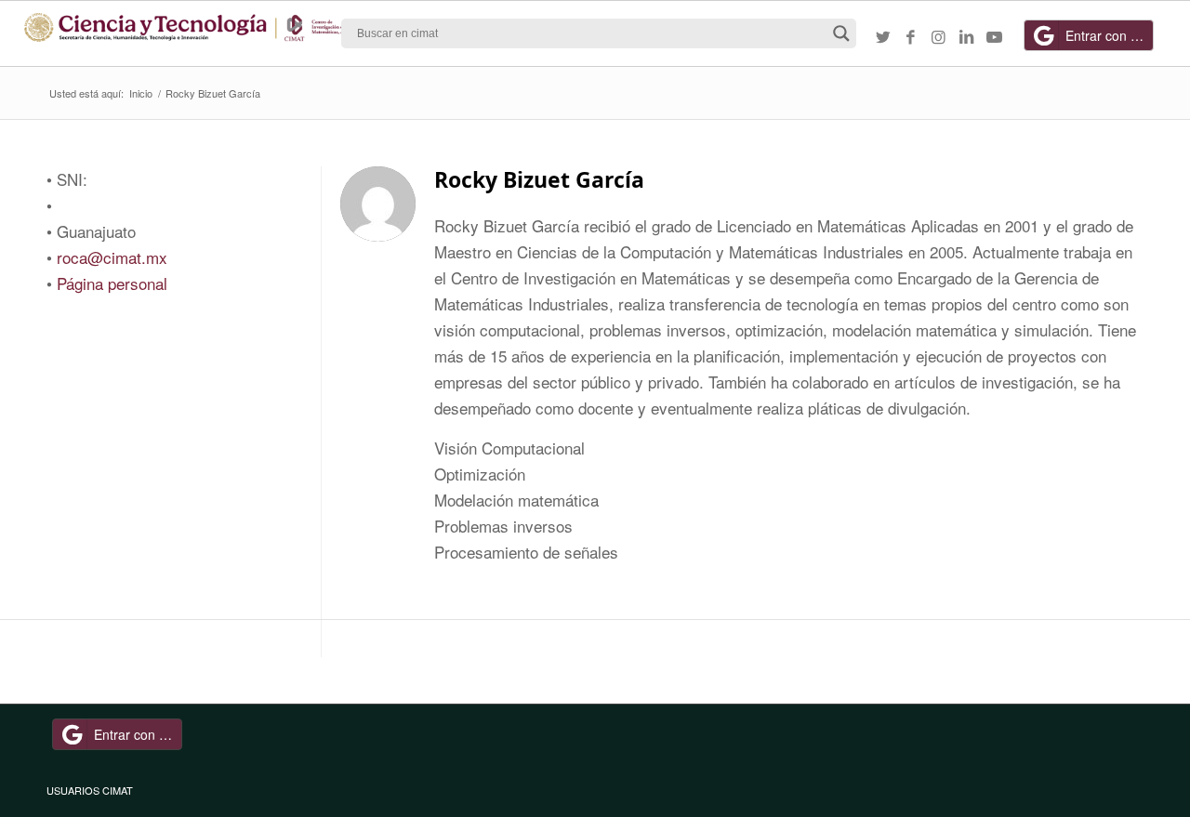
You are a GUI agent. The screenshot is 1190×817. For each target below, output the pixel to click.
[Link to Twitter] (883, 36)
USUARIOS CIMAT (89, 790)
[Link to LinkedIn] (967, 36)
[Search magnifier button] (841, 33)
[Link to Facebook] (911, 36)
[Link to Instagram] (939, 36)
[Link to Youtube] (995, 36)
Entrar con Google (1109, 35)
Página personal (112, 283)
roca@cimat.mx (112, 257)
